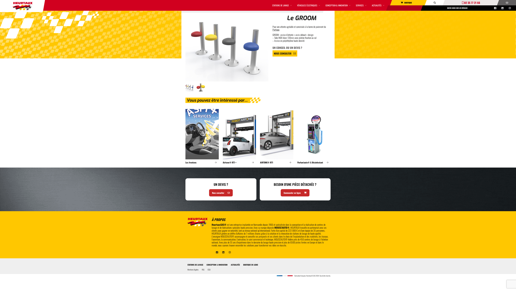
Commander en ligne (292, 192)
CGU (209, 269)
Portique (276, 29)
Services (360, 5)
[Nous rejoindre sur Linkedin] (502, 8)
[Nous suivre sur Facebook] (495, 8)
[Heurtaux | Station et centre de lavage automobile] (23, 6)
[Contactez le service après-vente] (507, 2)
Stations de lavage (280, 5)
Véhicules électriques (307, 5)
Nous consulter (282, 53)
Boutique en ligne (250, 264)
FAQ (203, 269)
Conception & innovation (336, 5)
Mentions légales (192, 269)
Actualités (376, 5)
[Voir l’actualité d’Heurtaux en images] (510, 8)
